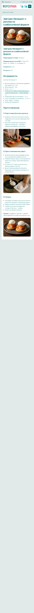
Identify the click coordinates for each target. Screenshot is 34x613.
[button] (29, 6)
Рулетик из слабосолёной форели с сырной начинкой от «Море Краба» (17, 92)
